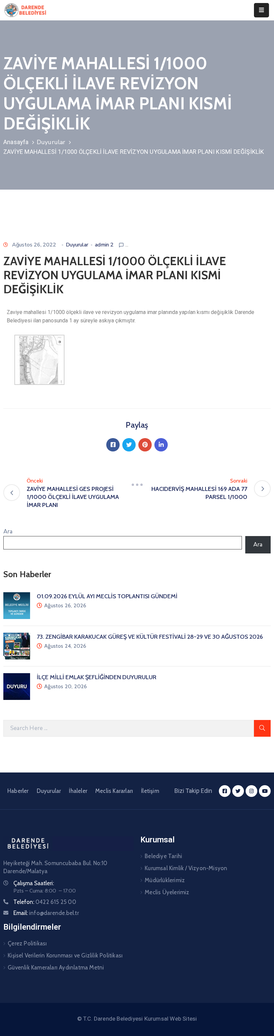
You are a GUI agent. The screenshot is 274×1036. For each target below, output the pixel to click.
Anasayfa (16, 141)
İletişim (150, 791)
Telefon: (44, 902)
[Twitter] (129, 444)
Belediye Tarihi (163, 856)
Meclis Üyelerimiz (167, 892)
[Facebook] (113, 444)
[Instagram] (251, 791)
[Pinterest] (145, 444)
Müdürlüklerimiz (165, 880)
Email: (46, 913)
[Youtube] (265, 791)
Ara (7, 531)
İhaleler (78, 791)
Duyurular (51, 142)
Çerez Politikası (27, 943)
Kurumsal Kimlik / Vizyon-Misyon (186, 868)
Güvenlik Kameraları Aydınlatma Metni (56, 967)
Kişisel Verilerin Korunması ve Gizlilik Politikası (65, 955)
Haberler (18, 791)
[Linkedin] (161, 444)
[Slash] (137, 485)
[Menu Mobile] (261, 10)
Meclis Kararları (114, 791)
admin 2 (104, 244)
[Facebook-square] (225, 791)
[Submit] (262, 728)
